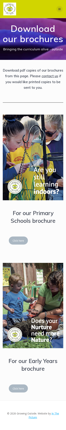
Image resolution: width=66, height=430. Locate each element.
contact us (50, 76)
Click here (18, 240)
